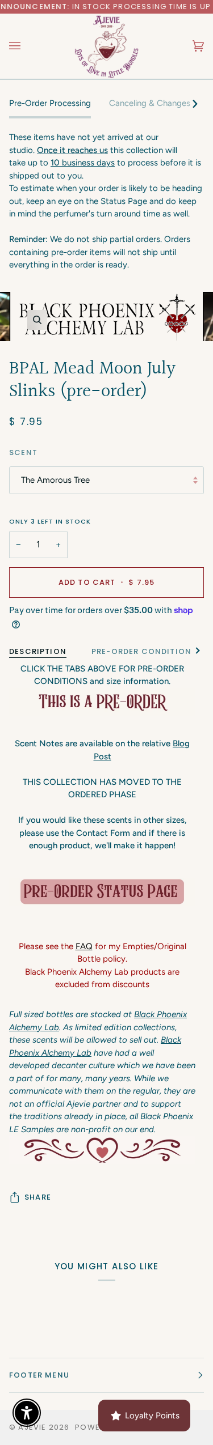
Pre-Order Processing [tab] (50, 103)
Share (37, 1197)
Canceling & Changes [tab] (149, 103)
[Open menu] (26, 46)
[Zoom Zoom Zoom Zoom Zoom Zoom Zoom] (106, 316)
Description (37, 651)
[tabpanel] (106, 201)
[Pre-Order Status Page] (102, 892)
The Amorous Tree (55, 480)
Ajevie (32, 1427)
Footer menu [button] (39, 1375)
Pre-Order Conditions (144, 651)
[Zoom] (37, 320)
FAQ (84, 946)
